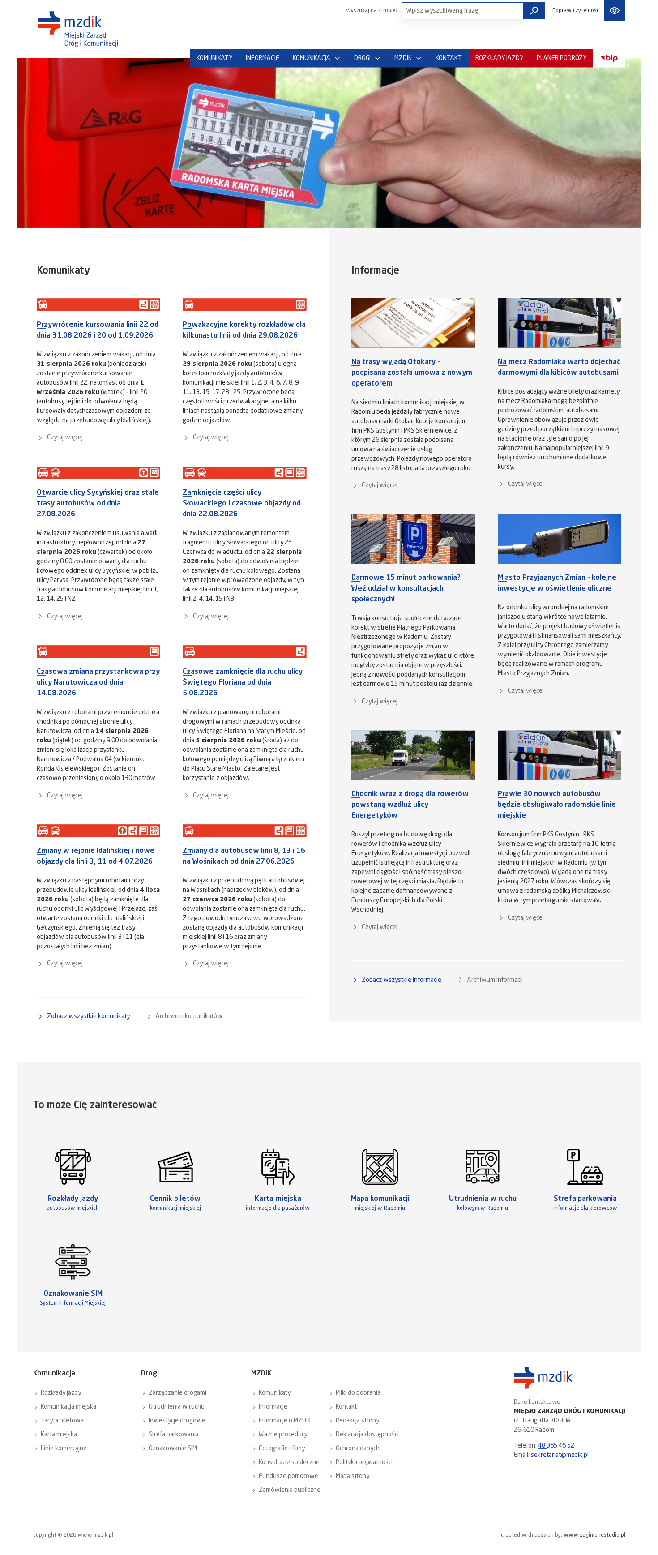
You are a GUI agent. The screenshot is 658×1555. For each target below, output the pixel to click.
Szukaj (534, 10)
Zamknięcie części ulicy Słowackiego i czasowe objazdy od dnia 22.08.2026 (242, 503)
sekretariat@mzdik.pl (560, 1455)
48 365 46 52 (556, 1446)
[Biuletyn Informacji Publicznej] (609, 58)
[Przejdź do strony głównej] (78, 29)
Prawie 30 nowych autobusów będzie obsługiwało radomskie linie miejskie (557, 805)
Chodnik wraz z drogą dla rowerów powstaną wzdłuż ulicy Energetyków (410, 805)
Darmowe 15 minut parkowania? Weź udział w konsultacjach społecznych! (406, 588)
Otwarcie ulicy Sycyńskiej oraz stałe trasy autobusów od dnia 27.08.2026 (98, 503)
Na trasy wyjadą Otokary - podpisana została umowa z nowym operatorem (411, 373)
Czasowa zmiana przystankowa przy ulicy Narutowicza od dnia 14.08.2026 (98, 682)
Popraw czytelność (575, 10)
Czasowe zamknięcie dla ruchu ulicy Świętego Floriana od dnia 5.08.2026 (243, 682)
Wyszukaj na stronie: (371, 10)
